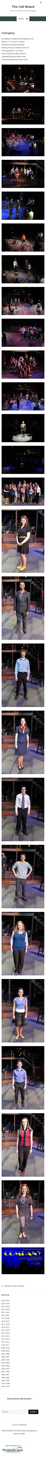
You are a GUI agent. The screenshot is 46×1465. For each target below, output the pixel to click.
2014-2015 (5, 1333)
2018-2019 (5, 1321)
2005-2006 (5, 1360)
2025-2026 (5, 1300)
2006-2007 (5, 1357)
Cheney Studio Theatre (14, 1286)
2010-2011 (5, 1345)
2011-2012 (5, 1342)
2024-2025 (5, 1303)
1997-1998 (5, 1383)
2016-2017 (5, 1327)
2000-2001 (5, 1374)
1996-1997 (5, 1386)
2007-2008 (5, 1354)
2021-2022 (5, 1312)
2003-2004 (5, 1366)
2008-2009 (5, 1351)
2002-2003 (5, 1369)
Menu (21, 19)
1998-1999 (5, 1380)
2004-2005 (5, 1363)
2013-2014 (5, 1336)
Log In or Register (19, 1425)
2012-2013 (5, 1339)
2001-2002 (5, 1371)
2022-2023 (5, 1309)
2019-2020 (5, 1318)
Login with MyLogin (13, 1445)
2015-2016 (5, 1330)
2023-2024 (5, 1306)
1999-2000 (5, 1377)
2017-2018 (5, 1324)
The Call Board (23, 6)
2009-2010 (5, 1348)
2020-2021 (5, 1315)
